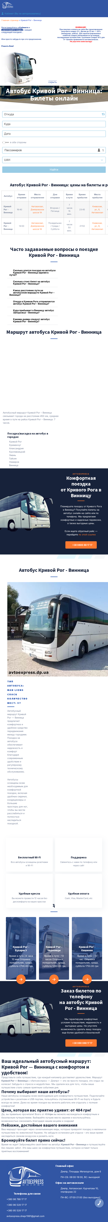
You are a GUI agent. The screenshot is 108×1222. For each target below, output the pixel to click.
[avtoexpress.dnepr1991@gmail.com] (2, 1216)
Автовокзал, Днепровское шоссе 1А (37, 209)
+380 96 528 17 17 (17, 1204)
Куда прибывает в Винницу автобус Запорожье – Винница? (33, 311)
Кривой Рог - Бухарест (21, 948)
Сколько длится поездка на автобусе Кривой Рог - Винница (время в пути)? (32, 272)
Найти (54, 169)
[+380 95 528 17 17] (2, 1210)
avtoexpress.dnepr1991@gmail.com (25, 1216)
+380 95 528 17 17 (17, 1210)
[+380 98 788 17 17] (2, 1199)
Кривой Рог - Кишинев (87, 948)
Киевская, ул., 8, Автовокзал (97, 209)
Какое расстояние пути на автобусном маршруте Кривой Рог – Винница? (31, 292)
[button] (54, 5)
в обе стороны (18, 142)
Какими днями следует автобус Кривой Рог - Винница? (31, 320)
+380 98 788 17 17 (17, 1199)
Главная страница (10, 20)
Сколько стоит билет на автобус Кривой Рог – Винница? (31, 282)
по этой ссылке (87, 534)
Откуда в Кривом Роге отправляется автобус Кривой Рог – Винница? (34, 302)
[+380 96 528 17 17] (2, 1204)
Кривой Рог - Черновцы (54, 948)
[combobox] (54, 114)
